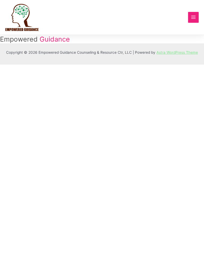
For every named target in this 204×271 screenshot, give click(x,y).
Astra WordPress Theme (177, 52)
